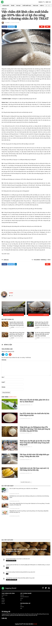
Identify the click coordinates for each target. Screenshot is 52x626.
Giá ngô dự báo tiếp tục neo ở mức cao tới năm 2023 (18, 558)
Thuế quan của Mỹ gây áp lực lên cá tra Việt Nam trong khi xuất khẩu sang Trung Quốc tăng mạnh (35, 443)
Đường (3, 598)
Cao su (21, 598)
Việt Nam (42, 5)
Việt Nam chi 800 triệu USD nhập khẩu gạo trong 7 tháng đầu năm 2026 (34, 455)
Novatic (35, 624)
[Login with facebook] (3, 356)
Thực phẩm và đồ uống (8, 593)
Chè (2, 596)
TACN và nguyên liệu (11, 560)
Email (3, 382)
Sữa (7, 567)
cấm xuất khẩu (37, 259)
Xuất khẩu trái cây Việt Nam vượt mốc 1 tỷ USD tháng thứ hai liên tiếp (34, 469)
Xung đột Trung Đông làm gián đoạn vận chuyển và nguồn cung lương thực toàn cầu (16, 334)
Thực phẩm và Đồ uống (12, 579)
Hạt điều (8, 553)
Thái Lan (35, 5)
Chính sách (4, 8)
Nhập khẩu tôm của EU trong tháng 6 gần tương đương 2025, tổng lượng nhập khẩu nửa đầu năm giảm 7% (28, 511)
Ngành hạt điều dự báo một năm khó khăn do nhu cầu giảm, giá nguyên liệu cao (26, 550)
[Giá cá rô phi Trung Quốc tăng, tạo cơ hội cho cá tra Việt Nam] (5, 490)
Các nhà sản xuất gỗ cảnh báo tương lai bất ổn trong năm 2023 (20, 572)
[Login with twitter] (7, 356)
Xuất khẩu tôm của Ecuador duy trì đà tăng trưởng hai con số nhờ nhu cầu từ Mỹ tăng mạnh (29, 496)
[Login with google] (10, 356)
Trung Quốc (5, 5)
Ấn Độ (12, 5)
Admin (7, 22)
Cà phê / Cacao (4, 595)
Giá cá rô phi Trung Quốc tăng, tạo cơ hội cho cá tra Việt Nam (23, 488)
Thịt (21, 605)
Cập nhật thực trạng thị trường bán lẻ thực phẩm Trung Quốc (20, 578)
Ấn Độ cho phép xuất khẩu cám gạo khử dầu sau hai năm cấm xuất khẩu (42, 334)
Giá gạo (18, 5)
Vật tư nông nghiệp (25, 593)
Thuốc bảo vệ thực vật (24, 596)
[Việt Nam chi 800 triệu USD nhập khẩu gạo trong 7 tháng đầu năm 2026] (10, 459)
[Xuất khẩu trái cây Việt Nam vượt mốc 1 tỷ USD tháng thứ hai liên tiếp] (10, 472)
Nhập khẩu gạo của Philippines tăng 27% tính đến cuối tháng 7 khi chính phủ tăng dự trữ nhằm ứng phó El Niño (35, 429)
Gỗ (7, 573)
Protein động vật (25, 603)
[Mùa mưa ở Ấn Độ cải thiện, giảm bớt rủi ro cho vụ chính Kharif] (10, 404)
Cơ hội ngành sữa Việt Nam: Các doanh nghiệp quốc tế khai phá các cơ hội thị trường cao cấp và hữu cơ (28, 565)
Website (3, 387)
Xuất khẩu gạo (27, 5)
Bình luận (4, 359)
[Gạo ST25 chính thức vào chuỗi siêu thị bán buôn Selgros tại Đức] (10, 418)
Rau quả (3, 603)
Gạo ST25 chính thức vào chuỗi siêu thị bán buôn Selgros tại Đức (34, 414)
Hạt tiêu (3, 601)
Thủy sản (22, 606)
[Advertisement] (26, 277)
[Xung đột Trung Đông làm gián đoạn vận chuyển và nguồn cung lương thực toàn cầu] (5, 334)
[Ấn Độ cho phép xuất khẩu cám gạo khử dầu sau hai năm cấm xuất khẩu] (30, 334)
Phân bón (22, 595)
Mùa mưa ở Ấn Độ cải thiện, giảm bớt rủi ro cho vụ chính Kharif (34, 401)
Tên (3, 377)
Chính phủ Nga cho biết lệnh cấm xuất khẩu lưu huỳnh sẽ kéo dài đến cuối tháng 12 (42, 323)
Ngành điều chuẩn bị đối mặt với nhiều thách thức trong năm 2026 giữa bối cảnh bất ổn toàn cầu (16, 323)
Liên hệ (4, 618)
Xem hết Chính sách (25, 482)
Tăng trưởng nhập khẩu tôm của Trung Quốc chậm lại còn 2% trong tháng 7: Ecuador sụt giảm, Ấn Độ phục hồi (29, 504)
